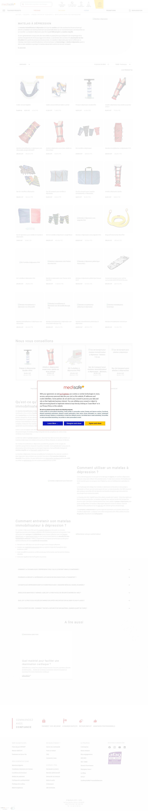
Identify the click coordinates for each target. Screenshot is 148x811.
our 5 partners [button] (64, 394)
